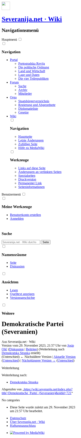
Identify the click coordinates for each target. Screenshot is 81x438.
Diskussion (17, 266)
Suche (7, 233)
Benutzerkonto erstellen (25, 215)
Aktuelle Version (65, 356)
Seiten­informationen (31, 187)
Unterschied (10, 360)
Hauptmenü (9, 39)
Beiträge (31, 349)
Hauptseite (25, 136)
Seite (13, 262)
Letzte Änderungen (31, 140)
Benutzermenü (11, 194)
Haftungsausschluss (23, 425)
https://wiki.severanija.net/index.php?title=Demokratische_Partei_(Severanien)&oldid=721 (37, 391)
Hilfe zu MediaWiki (31, 148)
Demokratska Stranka (16, 353)
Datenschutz (18, 418)
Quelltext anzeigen (22, 294)
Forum (14, 82)
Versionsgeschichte (22, 297)
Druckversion (27, 179)
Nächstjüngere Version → (39, 360)
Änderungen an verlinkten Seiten (39, 172)
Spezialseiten (26, 175)
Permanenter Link (30, 183)
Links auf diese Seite (31, 168)
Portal (14, 60)
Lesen (14, 290)
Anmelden (17, 218)
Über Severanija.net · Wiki (27, 422)
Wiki (13, 116)
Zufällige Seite (27, 144)
